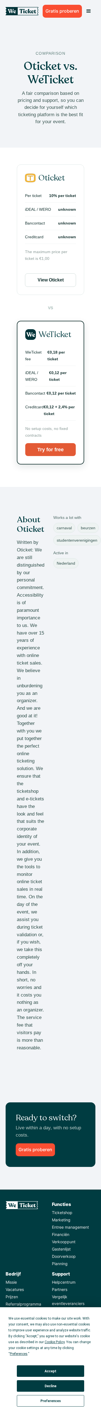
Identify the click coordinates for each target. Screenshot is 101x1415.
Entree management (70, 1227)
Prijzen (12, 1296)
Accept (50, 1371)
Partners (59, 1289)
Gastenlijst (61, 1249)
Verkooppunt (63, 1241)
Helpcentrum (63, 1282)
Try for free (50, 449)
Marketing (61, 1219)
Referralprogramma (23, 1304)
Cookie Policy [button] (55, 1342)
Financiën (60, 1234)
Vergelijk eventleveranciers (68, 1300)
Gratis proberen (62, 11)
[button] (88, 11)
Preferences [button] (18, 1354)
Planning (60, 1263)
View (51, 280)
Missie (11, 1282)
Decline (50, 1386)
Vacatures (15, 1289)
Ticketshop (62, 1212)
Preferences (50, 1401)
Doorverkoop (64, 1256)
